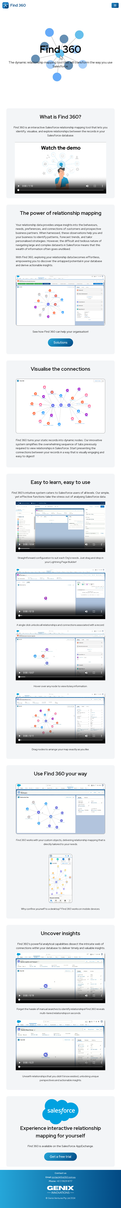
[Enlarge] (101, 279)
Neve (5, 1204)
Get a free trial (60, 1157)
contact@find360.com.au (64, 1177)
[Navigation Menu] (115, 5)
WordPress (30, 1204)
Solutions (60, 342)
